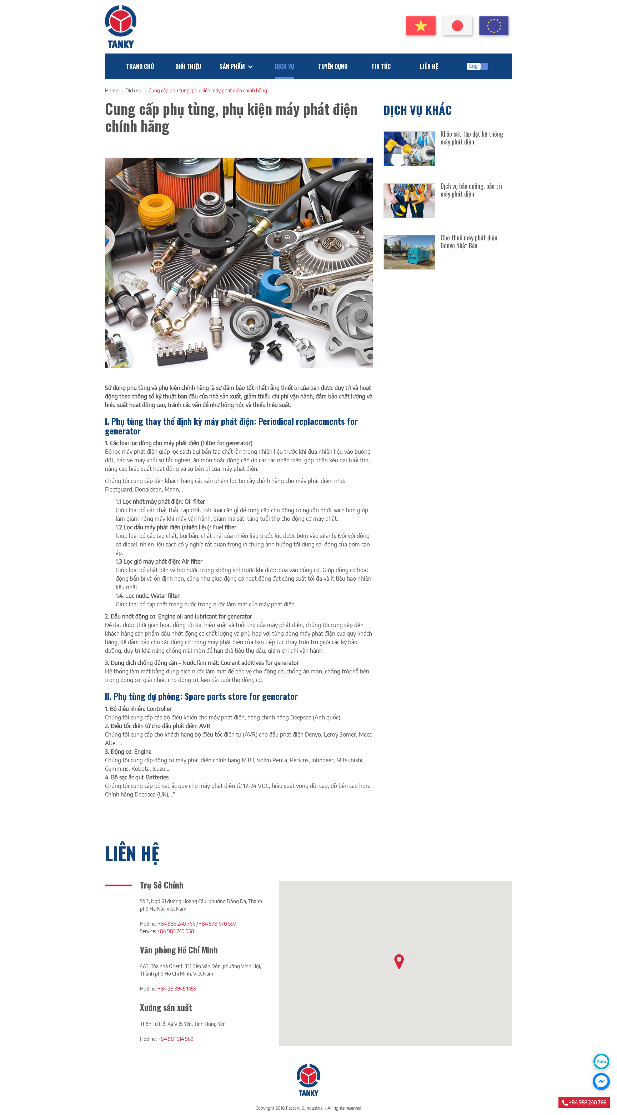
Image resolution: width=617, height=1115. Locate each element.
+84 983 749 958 (175, 931)
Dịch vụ (284, 66)
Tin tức (381, 66)
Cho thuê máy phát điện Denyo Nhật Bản (469, 241)
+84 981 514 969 (176, 1039)
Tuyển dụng (332, 66)
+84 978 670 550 (217, 924)
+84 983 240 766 (176, 924)
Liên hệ (429, 66)
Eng (473, 66)
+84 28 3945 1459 (177, 989)
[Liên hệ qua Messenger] (601, 1081)
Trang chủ (140, 66)
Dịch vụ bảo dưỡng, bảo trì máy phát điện (471, 190)
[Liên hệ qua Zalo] (601, 1061)
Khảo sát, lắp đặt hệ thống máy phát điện (472, 138)
